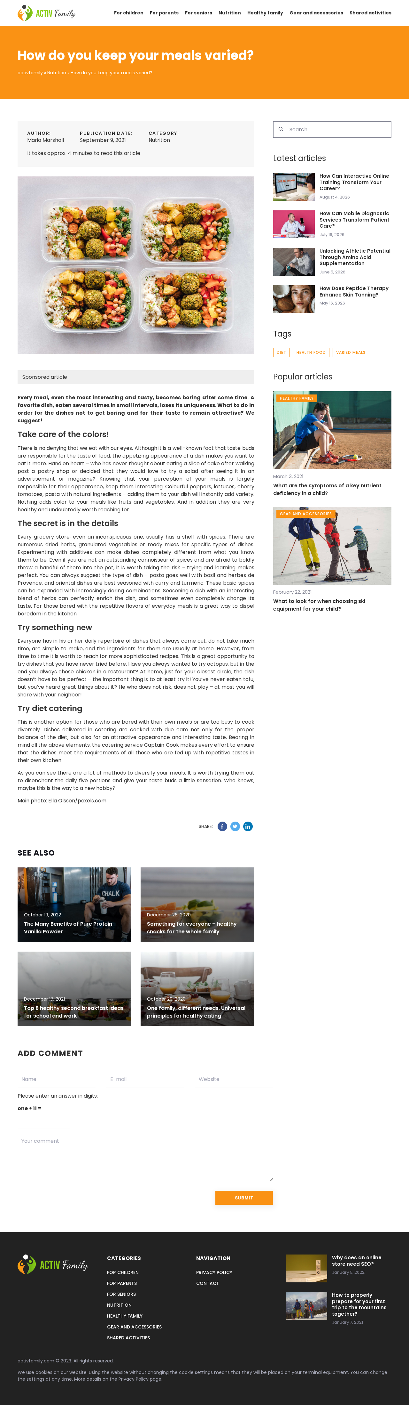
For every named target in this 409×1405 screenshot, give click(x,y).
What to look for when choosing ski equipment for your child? (319, 605)
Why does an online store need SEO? (357, 1261)
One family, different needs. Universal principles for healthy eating (196, 1011)
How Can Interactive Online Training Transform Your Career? (354, 182)
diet (281, 352)
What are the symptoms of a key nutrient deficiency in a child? (327, 489)
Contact (207, 1283)
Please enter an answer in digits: (58, 1096)
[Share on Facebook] (222, 826)
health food (311, 352)
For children (128, 13)
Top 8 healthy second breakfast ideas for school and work (74, 1011)
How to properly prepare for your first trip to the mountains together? (359, 1304)
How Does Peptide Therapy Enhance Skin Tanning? (354, 291)
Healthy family (265, 13)
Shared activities (370, 13)
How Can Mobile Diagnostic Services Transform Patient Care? (355, 219)
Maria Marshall (45, 140)
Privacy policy (214, 1272)
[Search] (281, 129)
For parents (164, 13)
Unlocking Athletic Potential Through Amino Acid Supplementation (355, 257)
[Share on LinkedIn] (248, 826)
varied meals (351, 352)
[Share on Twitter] (235, 826)
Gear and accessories (316, 13)
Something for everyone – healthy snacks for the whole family (192, 927)
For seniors (198, 13)
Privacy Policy (134, 1379)
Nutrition (230, 13)
